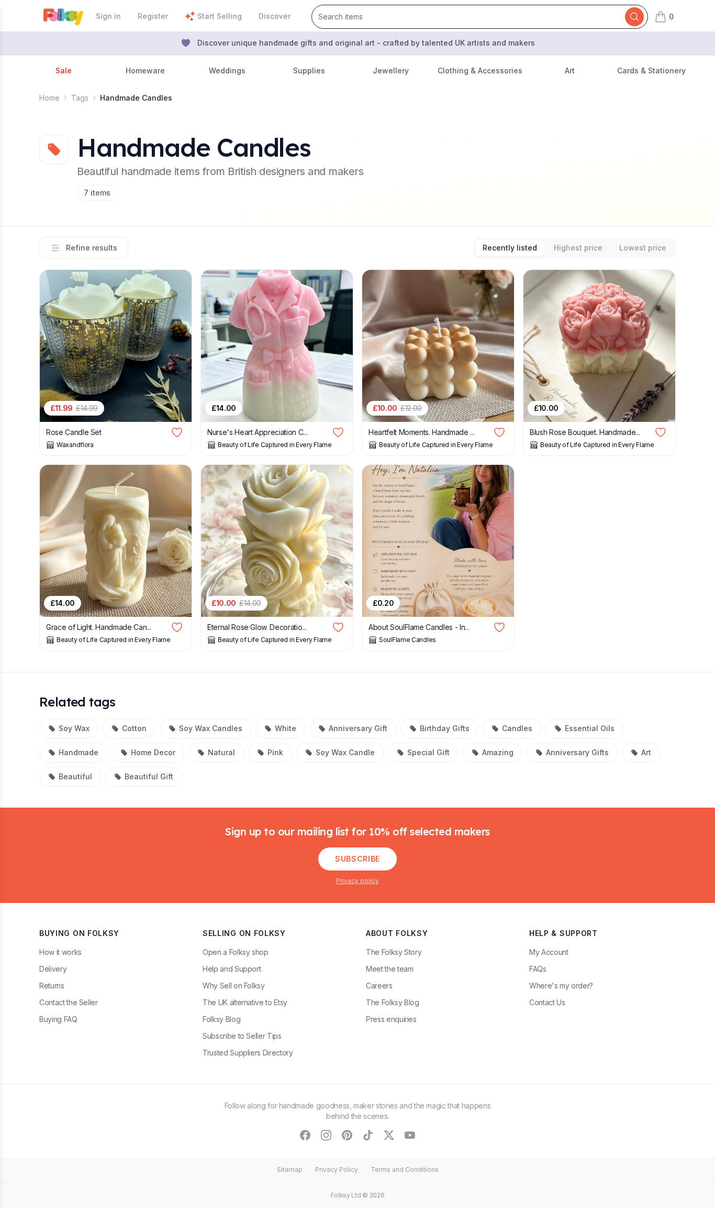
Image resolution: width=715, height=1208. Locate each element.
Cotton (134, 728)
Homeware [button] (145, 70)
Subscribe (357, 858)
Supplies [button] (309, 70)
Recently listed (510, 247)
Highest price (578, 247)
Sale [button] (63, 70)
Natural (221, 752)
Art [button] (570, 70)
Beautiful (75, 776)
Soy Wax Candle (345, 752)
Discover (275, 16)
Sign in (108, 16)
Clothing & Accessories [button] (480, 70)
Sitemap (290, 1169)
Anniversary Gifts (577, 752)
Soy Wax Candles (210, 728)
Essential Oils (590, 728)
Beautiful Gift (149, 776)
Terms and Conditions (405, 1169)
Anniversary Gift (358, 728)
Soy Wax (74, 728)
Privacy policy (357, 881)
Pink (275, 752)
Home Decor (153, 752)
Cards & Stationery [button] (651, 70)
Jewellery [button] (391, 70)
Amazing (497, 752)
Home (49, 97)
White (285, 728)
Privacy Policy (336, 1169)
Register (153, 16)
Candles (517, 728)
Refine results (91, 247)
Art (646, 752)
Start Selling (219, 16)
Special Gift (428, 752)
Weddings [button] (227, 70)
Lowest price (642, 247)
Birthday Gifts (445, 728)
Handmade (78, 752)
